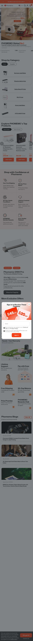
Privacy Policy (14, 328)
